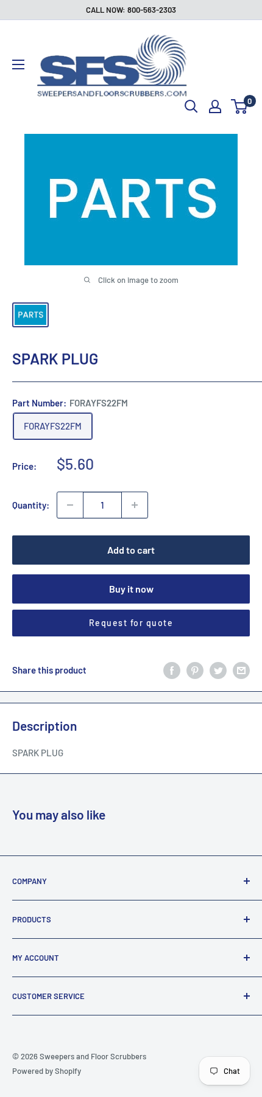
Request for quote (131, 623)
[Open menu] (18, 64)
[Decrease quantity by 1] (70, 505)
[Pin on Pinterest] (195, 670)
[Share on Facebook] (171, 670)
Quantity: (30, 505)
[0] (239, 106)
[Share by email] (241, 670)
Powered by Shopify (46, 1071)
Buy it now (131, 588)
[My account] (215, 106)
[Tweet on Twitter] (218, 670)
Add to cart (131, 549)
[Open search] (191, 106)
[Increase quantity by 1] (134, 505)
